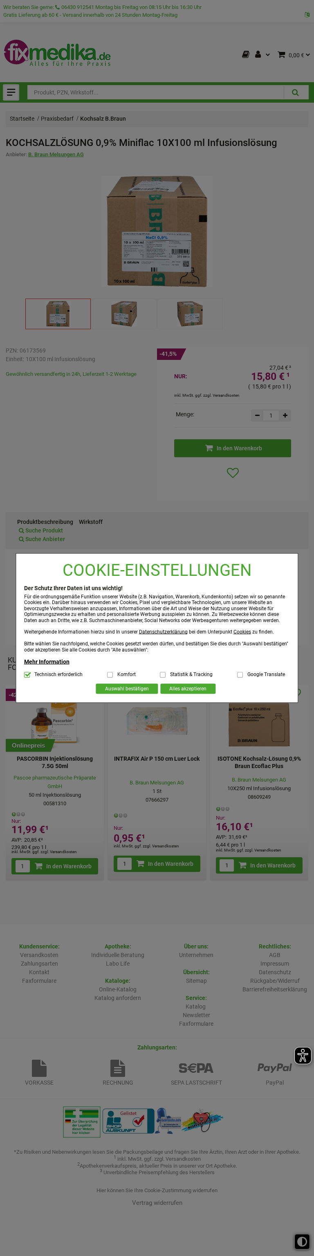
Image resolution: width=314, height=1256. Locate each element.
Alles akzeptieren (187, 689)
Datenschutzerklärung (163, 632)
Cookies (242, 632)
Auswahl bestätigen (127, 689)
